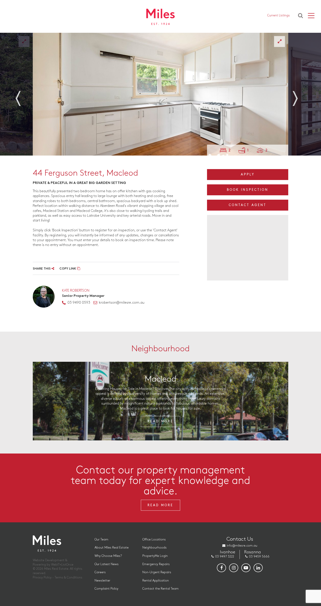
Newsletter (102, 580)
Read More (160, 421)
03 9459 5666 (259, 556)
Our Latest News (107, 564)
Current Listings (278, 15)
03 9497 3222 (224, 556)
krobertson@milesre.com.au (121, 302)
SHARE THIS (42, 268)
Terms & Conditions (68, 577)
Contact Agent (247, 205)
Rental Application (155, 580)
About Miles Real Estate (112, 547)
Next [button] (298, 95)
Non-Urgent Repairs (156, 572)
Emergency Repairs (156, 564)
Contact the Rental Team (160, 588)
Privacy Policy (42, 577)
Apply (248, 174)
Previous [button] (23, 95)
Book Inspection (247, 189)
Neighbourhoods (154, 547)
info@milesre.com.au (242, 545)
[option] (160, 94)
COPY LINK (68, 268)
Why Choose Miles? (108, 555)
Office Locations (154, 539)
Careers (100, 572)
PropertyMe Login (155, 555)
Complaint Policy (106, 588)
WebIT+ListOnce (62, 564)
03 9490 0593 (78, 302)
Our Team (101, 539)
